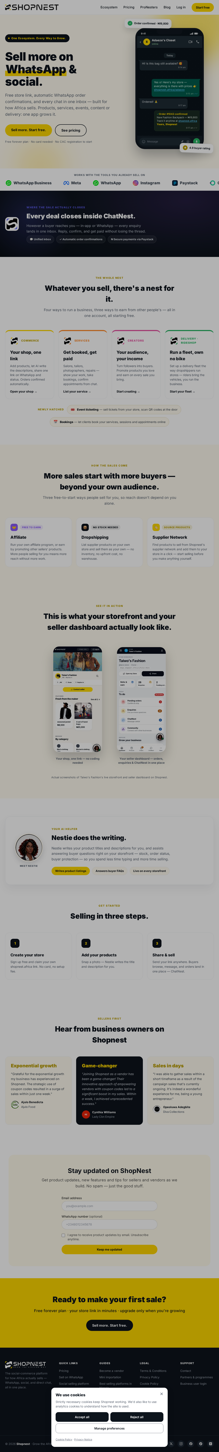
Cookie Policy (64, 1439)
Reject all (137, 1417)
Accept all (82, 1417)
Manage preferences (109, 1428)
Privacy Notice (83, 1439)
